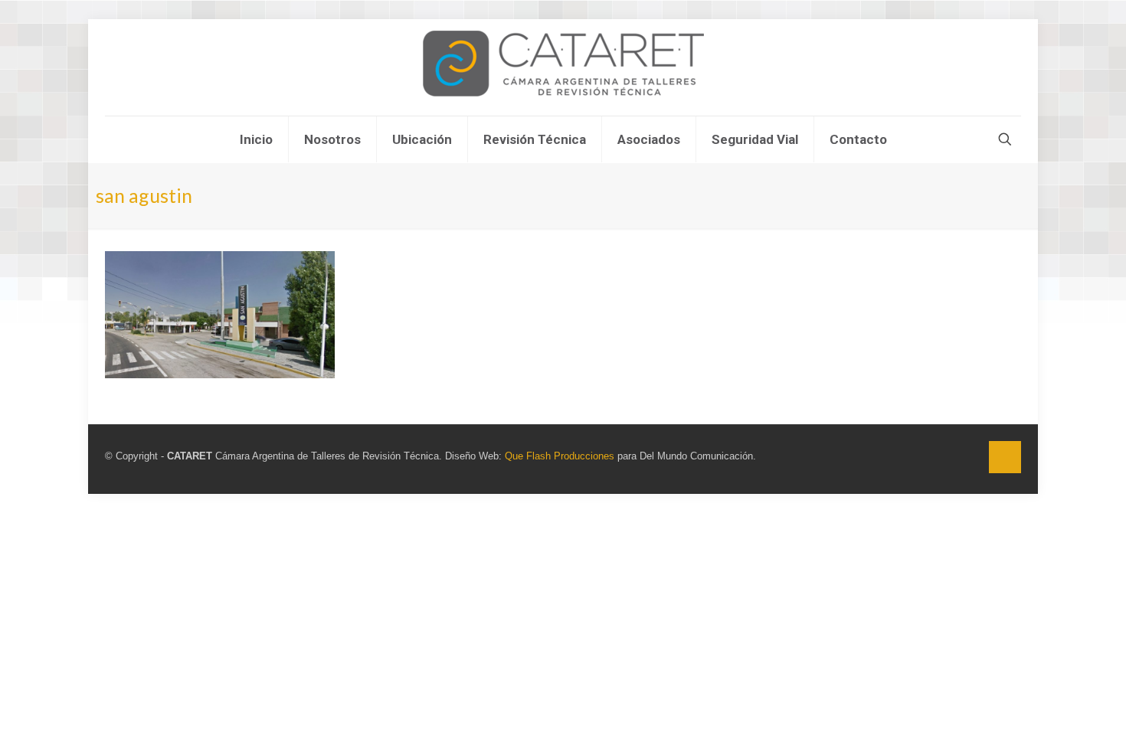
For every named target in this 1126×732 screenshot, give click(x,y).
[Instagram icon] (968, 455)
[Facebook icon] (951, 455)
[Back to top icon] (1005, 457)
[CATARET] (563, 67)
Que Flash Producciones (559, 456)
